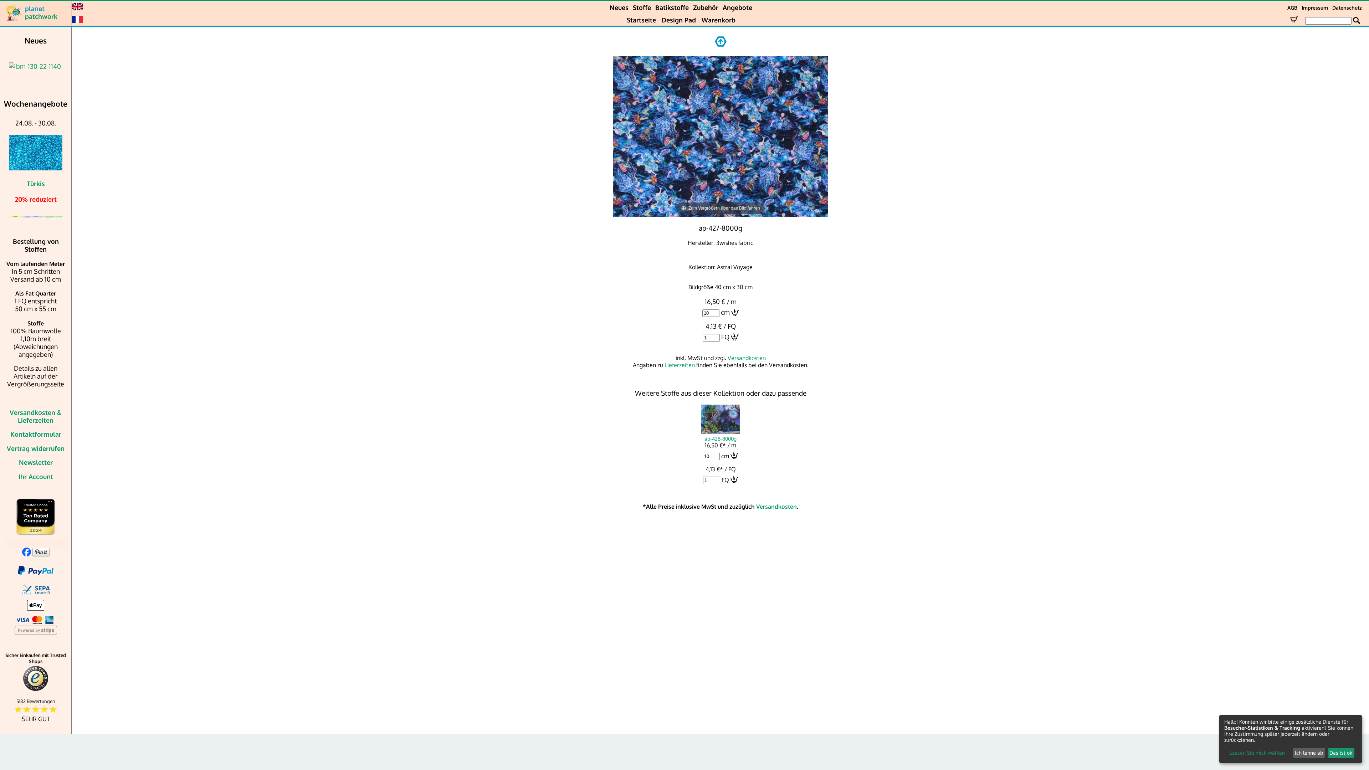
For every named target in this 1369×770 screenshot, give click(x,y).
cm (725, 312)
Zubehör (705, 7)
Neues (619, 7)
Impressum (1315, 8)
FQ (725, 337)
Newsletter (36, 462)
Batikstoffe (672, 7)
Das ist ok (1340, 753)
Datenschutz (1347, 8)
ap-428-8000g (720, 438)
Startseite (641, 20)
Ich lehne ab (1309, 753)
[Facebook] (26, 554)
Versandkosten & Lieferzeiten (36, 416)
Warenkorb (718, 20)
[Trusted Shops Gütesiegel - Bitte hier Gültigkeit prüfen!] (35, 689)
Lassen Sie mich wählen (1257, 753)
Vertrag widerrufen (36, 448)
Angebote (737, 7)
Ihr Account (36, 477)
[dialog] (1290, 739)
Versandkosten (747, 357)
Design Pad (679, 20)
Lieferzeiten (680, 365)
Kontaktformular (35, 434)
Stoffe (642, 7)
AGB (1292, 8)
